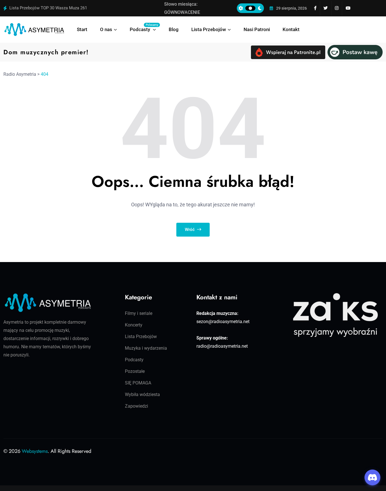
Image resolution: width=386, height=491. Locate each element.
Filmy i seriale (138, 313)
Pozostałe (135, 371)
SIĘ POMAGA (138, 383)
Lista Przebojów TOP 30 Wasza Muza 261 (48, 7)
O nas (106, 29)
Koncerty (133, 325)
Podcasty (143, 27)
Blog (174, 29)
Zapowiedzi (136, 406)
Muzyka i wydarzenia (146, 348)
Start (82, 29)
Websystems (35, 451)
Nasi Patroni (257, 29)
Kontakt (291, 29)
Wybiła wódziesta (142, 394)
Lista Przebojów (208, 29)
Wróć (190, 229)
